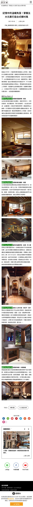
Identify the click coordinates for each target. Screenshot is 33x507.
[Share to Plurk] (25, 418)
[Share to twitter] (20, 418)
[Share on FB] (3, 418)
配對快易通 (10, 487)
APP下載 (4, 487)
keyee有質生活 (17, 487)
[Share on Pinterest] (16, 418)
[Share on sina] (29, 418)
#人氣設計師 (23, 408)
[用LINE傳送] (8, 418)
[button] (24, 429)
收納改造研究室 (5, 490)
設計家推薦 (5, 485)
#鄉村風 (12, 408)
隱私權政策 (11, 499)
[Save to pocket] (12, 418)
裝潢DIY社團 (13, 490)
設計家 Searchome (4, 2)
